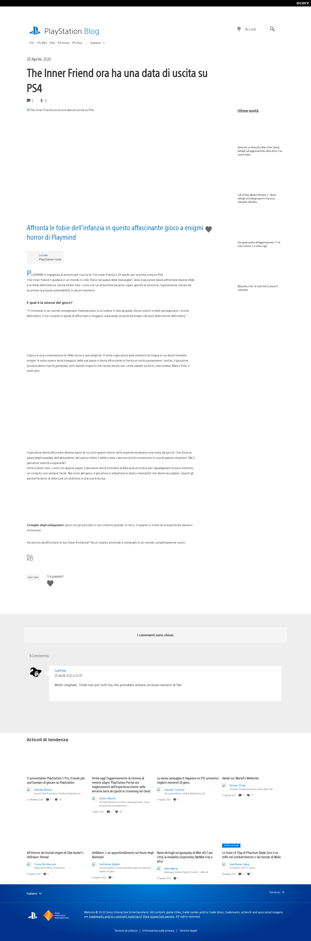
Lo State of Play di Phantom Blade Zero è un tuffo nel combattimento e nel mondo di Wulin (251, 854)
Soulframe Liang (239, 864)
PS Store (63, 43)
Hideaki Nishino (43, 789)
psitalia (43, 255)
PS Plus (77, 43)
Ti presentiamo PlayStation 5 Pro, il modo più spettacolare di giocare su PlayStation (55, 780)
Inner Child (33, 577)
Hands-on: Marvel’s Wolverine (240, 778)
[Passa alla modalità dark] (239, 29)
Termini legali (188, 930)
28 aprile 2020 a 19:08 (68, 675)
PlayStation (71, 31)
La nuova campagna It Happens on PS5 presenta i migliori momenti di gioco (188, 780)
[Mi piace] (56, 799)
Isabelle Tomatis (174, 789)
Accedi (250, 29)
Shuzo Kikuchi (107, 798)
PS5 (32, 43)
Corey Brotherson (45, 864)
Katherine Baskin (109, 864)
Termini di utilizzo (126, 930)
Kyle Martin (171, 868)
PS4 (52, 43)
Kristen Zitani (237, 785)
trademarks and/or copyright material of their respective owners (131, 916)
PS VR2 (42, 43)
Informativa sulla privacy (158, 930)
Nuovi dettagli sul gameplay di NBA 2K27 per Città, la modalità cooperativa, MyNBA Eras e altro (185, 856)
